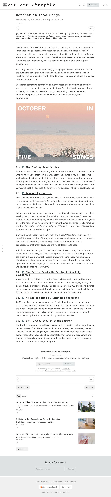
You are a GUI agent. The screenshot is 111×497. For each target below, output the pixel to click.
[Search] (79, 5)
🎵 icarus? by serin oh (37, 193)
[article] (55, 407)
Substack (45, 492)
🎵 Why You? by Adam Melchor (41, 167)
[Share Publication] (84, 5)
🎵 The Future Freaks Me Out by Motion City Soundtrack (48, 273)
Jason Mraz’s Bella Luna (59, 308)
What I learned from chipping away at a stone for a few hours (39, 437)
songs (53, 201)
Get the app (66, 487)
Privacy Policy (72, 371)
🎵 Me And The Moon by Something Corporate (50, 297)
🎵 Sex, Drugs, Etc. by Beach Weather (47, 320)
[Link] (13, 167)
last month (66, 279)
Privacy (54, 482)
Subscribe (93, 5)
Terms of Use (66, 369)
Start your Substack (49, 487)
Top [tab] (18, 396)
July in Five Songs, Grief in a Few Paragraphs (43, 402)
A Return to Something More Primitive (38, 419)
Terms (60, 482)
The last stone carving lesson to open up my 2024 (34, 422)
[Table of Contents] (2, 248)
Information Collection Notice (54, 371)
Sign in (104, 5)
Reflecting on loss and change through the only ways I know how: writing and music (45, 406)
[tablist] (22, 396)
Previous (24, 387)
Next (88, 387)
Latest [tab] (24, 396)
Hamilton (45, 201)
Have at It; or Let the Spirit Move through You (44, 434)
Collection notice (70, 482)
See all (20, 449)
